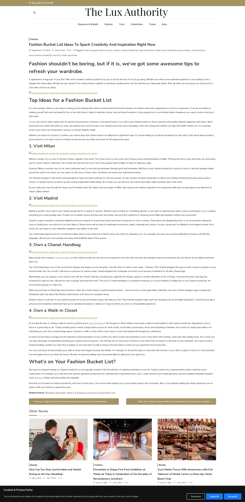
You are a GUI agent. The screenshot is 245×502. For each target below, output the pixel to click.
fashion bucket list (129, 50)
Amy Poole (60, 50)
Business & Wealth (88, 24)
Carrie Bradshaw (96, 323)
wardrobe (72, 55)
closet (86, 50)
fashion (116, 50)
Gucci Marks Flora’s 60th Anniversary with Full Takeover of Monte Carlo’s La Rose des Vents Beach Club (185, 474)
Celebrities (137, 24)
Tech (121, 24)
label (158, 50)
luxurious (38, 377)
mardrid (57, 55)
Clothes (32, 122)
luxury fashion (198, 50)
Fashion (108, 24)
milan (64, 55)
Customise (196, 496)
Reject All (214, 496)
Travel (152, 24)
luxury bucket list (169, 50)
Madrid (204, 211)
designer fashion (98, 50)
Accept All (232, 496)
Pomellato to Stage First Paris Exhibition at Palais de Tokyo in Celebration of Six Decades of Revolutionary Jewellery (122, 474)
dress (109, 50)
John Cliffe (51, 478)
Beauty (33, 465)
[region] (122, 494)
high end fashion (147, 50)
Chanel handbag (62, 257)
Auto (164, 24)
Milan (47, 159)
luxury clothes (184, 50)
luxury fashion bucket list (40, 55)
